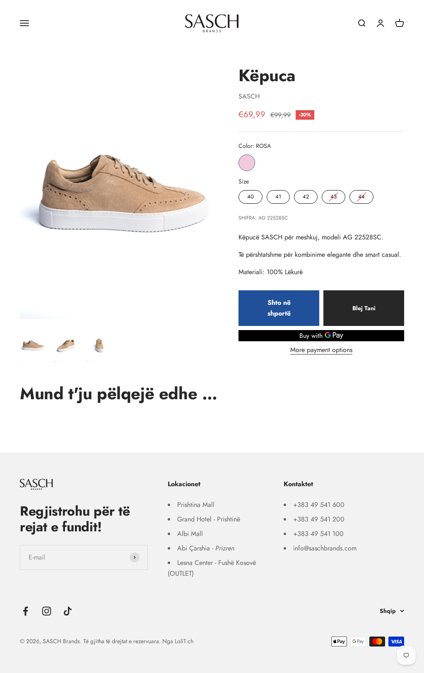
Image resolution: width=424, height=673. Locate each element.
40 (250, 195)
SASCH (249, 96)
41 (278, 195)
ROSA (246, 162)
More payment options (321, 350)
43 (333, 195)
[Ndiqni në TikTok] (67, 611)
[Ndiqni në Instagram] (46, 611)
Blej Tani (364, 308)
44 (361, 195)
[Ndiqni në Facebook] (25, 611)
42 (306, 195)
